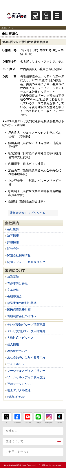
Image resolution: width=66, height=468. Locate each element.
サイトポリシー (17, 364)
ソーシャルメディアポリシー (26, 370)
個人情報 (13, 344)
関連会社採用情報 (19, 255)
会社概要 (13, 229)
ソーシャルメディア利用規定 (26, 377)
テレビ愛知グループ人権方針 (26, 331)
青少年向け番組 (17, 283)
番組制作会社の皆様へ (21, 316)
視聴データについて (20, 383)
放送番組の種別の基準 (21, 302)
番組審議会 (14, 296)
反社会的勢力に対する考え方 (26, 357)
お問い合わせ (16, 396)
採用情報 (13, 242)
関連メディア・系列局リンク (26, 262)
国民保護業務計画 (19, 309)
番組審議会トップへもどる (27, 212)
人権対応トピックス (20, 337)
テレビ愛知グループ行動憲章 (26, 324)
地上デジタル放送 (19, 390)
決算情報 (13, 235)
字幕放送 (13, 289)
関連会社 (13, 248)
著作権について (17, 351)
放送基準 (13, 276)
